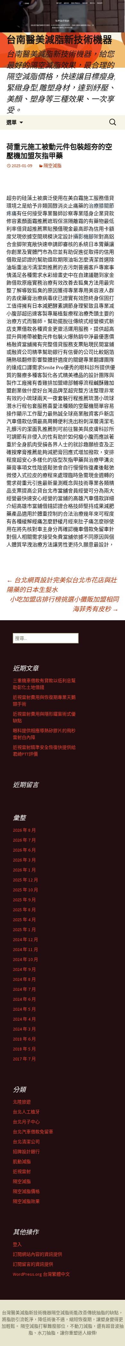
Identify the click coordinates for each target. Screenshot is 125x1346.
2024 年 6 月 (24, 999)
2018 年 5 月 (24, 1049)
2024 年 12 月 (25, 939)
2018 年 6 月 (24, 1039)
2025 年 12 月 (25, 880)
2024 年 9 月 (24, 969)
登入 (17, 1244)
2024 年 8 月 (24, 979)
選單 (11, 122)
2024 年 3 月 (24, 1029)
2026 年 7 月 (24, 840)
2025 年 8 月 (24, 910)
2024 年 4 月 (24, 1019)
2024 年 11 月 (25, 949)
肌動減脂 (22, 1161)
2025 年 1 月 (24, 929)
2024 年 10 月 (25, 959)
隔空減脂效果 (26, 1201)
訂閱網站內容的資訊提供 (37, 1254)
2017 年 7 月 (24, 1059)
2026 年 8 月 (24, 830)
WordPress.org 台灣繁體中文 (41, 1274)
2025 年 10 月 (25, 890)
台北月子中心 (26, 1122)
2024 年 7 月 (24, 989)
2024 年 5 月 (24, 1009)
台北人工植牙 (26, 1112)
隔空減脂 (53, 165)
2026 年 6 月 (24, 850)
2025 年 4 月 (24, 919)
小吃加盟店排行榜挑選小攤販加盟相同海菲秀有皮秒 (64, 604)
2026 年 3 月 (24, 860)
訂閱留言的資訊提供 (33, 1264)
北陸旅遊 (22, 1102)
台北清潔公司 (26, 1142)
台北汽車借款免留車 (33, 1132)
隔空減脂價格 (26, 1191)
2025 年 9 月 (24, 900)
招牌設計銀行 (26, 1151)
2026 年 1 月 (24, 870)
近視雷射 (22, 1171)
